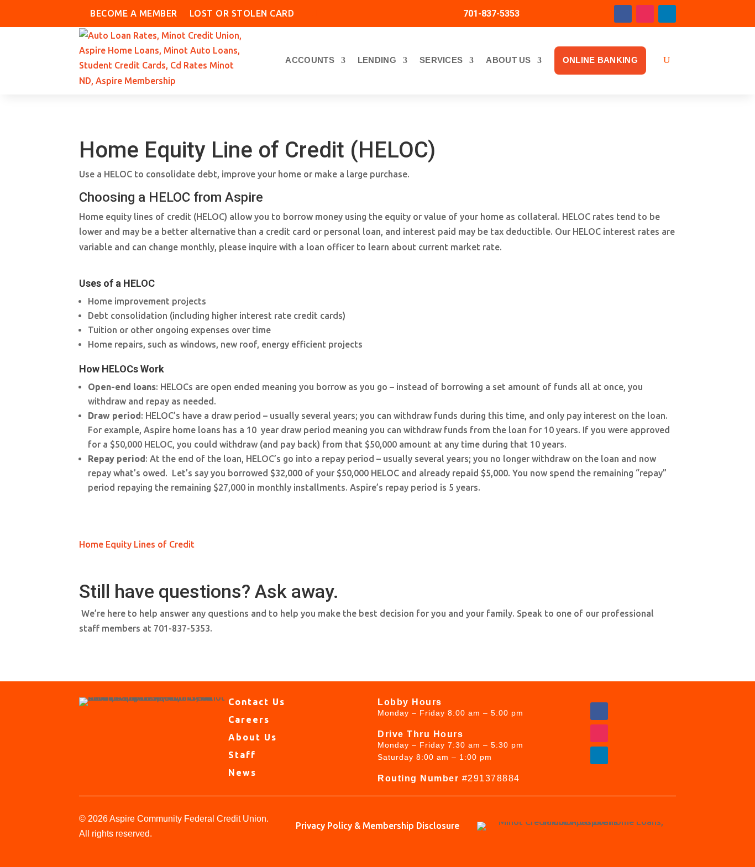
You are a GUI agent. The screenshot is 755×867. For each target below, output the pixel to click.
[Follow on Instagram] (645, 14)
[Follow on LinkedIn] (667, 14)
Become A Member (133, 14)
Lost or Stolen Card (242, 14)
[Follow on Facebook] (623, 14)
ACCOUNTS (309, 60)
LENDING (377, 60)
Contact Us (256, 702)
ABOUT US (508, 60)
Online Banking (600, 60)
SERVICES (441, 60)
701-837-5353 (491, 13)
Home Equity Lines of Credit (137, 544)
